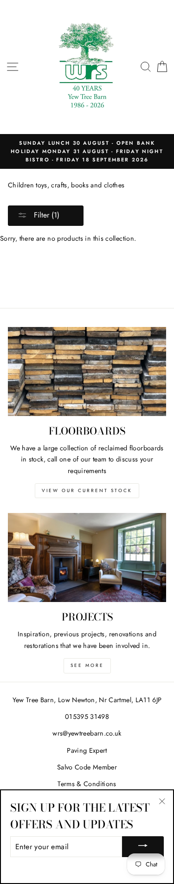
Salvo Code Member (87, 767)
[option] (87, 151)
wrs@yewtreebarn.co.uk (87, 733)
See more (87, 665)
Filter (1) (45, 215)
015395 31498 (87, 716)
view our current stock (87, 490)
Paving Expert (87, 750)
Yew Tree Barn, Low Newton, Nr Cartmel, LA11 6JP (87, 700)
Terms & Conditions (87, 783)
